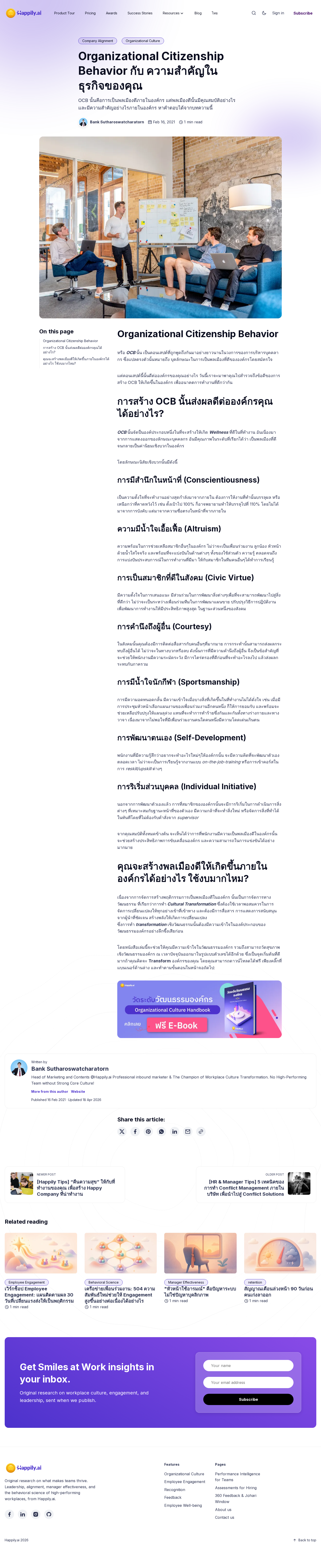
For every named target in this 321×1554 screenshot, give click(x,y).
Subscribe (303, 13)
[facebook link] (9, 1514)
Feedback (172, 1497)
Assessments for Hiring (236, 1487)
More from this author (49, 1091)
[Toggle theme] (264, 13)
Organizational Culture (143, 41)
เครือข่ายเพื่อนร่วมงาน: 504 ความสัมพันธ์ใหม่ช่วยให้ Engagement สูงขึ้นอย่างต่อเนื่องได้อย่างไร (120, 1295)
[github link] (49, 1514)
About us (223, 1509)
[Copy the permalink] (201, 1131)
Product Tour (64, 13)
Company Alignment (97, 41)
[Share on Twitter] (122, 1131)
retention (255, 1282)
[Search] (253, 13)
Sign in (278, 13)
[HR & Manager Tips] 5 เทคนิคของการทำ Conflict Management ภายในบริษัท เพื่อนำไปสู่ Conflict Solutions (244, 1188)
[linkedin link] (22, 1514)
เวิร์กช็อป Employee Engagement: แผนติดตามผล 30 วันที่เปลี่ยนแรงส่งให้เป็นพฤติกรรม (39, 1295)
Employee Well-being (183, 1505)
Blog (198, 13)
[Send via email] (187, 1131)
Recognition (174, 1489)
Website (78, 1091)
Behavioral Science (104, 1282)
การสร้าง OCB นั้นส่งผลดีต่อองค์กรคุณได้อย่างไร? (72, 350)
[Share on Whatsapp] (161, 1131)
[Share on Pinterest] (148, 1131)
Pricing (90, 13)
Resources (171, 13)
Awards (111, 13)
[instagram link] (35, 1514)
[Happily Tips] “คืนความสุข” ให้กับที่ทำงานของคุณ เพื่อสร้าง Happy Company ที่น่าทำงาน (76, 1188)
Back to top (307, 1540)
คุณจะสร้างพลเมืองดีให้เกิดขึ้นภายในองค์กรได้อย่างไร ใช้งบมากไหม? (76, 361)
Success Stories (140, 13)
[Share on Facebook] (135, 1131)
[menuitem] (64, 13)
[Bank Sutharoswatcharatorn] (83, 122)
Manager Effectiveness (186, 1282)
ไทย (215, 13)
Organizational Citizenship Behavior (70, 341)
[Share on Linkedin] (174, 1131)
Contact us (224, 1517)
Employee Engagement (27, 1282)
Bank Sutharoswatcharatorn (117, 122)
